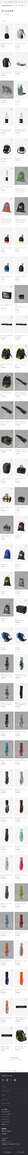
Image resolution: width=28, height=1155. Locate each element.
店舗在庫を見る (7, 96)
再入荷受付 (7, 93)
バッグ (7, 1070)
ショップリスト (6, 1116)
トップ (2, 1070)
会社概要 (4, 1133)
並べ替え (21, 1152)
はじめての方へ (6, 1111)
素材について (5, 1124)
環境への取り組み (6, 1131)
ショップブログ (6, 1122)
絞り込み (8, 1152)
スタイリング (5, 1119)
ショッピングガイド (7, 1114)
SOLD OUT (6, 89)
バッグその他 (6, 14)
